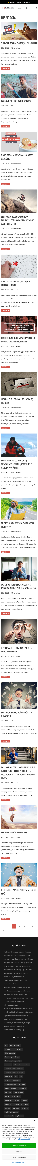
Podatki (17, 1100)
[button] (35, 1120)
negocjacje (8, 1092)
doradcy (19, 1049)
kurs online (22, 1084)
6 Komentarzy (15, 106)
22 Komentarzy (16, 656)
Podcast (24, 1100)
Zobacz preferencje (19, 1157)
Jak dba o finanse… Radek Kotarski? (17, 101)
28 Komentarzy (16, 837)
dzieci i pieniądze (10, 1053)
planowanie (8, 1100)
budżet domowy (15, 1045)
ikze (21, 1076)
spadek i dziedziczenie (11, 1112)
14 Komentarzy (16, 531)
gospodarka (8, 1076)
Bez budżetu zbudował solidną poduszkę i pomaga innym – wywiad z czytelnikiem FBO (17, 220)
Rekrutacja (16, 1108)
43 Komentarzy (16, 407)
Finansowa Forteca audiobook (14, 1069)
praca (26, 1104)
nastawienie (22, 1088)
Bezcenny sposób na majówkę (14, 832)
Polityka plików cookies (18, 1162)
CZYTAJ (6, 68)
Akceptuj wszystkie (19, 1146)
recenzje (7, 1108)
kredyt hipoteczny (10, 1084)
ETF (15, 1065)
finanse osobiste (24, 1065)
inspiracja (8, 1080)
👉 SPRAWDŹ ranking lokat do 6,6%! (19, 2)
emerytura (8, 1065)
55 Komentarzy (16, 290)
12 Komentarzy (16, 472)
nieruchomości (18, 1092)
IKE (16, 1076)
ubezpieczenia (9, 1116)
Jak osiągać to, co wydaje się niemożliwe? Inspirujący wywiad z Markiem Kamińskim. (16, 464)
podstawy (8, 1104)
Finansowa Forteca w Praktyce (14, 1073)
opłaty (7, 1096)
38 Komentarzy (16, 898)
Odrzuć (19, 1151)
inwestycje (16, 1080)
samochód (25, 1108)
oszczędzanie (16, 1096)
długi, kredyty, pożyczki (12, 1057)
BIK (6, 1045)
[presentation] (19, 31)
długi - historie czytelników (13, 1061)
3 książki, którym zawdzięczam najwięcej (19, 43)
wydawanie (19, 1116)
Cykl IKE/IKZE (9, 1049)
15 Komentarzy (16, 163)
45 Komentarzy (16, 593)
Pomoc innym (18, 1104)
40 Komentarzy (16, 228)
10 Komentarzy (16, 346)
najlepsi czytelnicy (10, 1088)
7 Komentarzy (15, 721)
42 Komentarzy (16, 48)
